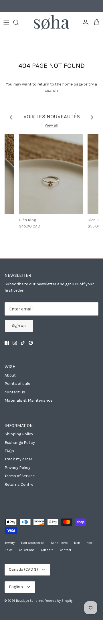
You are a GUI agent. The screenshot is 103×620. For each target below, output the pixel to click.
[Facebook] (7, 343)
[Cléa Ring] (51, 174)
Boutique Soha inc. (29, 601)
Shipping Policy (19, 434)
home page (72, 84)
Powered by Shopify (58, 601)
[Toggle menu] (6, 22)
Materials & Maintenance (28, 400)
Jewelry (10, 543)
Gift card (47, 550)
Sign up (19, 325)
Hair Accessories (32, 543)
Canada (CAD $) (23, 569)
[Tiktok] (23, 343)
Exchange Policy (20, 442)
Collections (27, 550)
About (10, 375)
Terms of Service (20, 475)
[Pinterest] (31, 343)
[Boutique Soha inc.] (52, 22)
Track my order (18, 459)
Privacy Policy (17, 467)
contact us (15, 392)
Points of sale (17, 383)
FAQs (9, 450)
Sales (9, 550)
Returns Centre (19, 484)
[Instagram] (15, 343)
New (89, 543)
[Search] (19, 22)
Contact (65, 550)
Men (77, 543)
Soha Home (59, 543)
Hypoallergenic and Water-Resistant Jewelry (52, 7)
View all (51, 125)
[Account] (84, 22)
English (16, 586)
